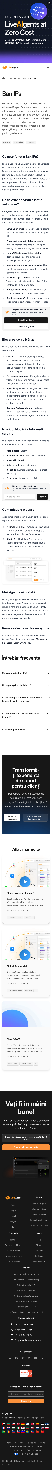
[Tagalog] (32, 1431)
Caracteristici (14, 78)
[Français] (3, 1428)
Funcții (13, 1216)
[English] (32, 1424)
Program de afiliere (13, 1256)
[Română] (8, 1431)
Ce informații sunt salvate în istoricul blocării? (20, 715)
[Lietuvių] (27, 1428)
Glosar (38, 1245)
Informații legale (13, 1261)
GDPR (40, 1446)
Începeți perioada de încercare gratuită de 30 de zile (26, 1138)
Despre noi (13, 1240)
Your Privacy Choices (28, 1454)
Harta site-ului (17, 1450)
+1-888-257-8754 (23, 1329)
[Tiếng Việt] (37, 1431)
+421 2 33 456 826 (24, 1324)
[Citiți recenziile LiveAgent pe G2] (26, 1373)
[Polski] (47, 1428)
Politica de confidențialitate (21, 1446)
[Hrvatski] (8, 1428)
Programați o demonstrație (26, 1147)
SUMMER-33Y (12, 43)
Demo (13, 1205)
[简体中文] (42, 1431)
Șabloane (39, 1256)
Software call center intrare (26, 1296)
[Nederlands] (37, 1428)
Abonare (42, 497)
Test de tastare (38, 1261)
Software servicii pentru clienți (26, 1279)
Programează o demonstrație (34, 817)
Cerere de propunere (39, 1225)
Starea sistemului (38, 1214)
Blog (39, 1240)
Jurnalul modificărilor (39, 1220)
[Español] (37, 1424)
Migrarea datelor (38, 1209)
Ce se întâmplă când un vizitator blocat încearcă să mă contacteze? (22, 699)
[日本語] (23, 1428)
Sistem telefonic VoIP (26, 1285)
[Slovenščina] (23, 1431)
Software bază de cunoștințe (26, 1274)
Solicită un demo (26, 320)
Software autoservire (26, 1290)
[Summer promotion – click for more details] (26, 31)
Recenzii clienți (13, 1250)
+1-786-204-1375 (23, 1335)
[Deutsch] (23, 1424)
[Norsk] (42, 1428)
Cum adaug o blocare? (13, 729)
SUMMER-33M (22, 39)
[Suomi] (47, 1424)
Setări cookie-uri (34, 1450)
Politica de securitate (36, 1443)
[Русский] (13, 1431)
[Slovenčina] (18, 1431)
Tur (13, 1227)
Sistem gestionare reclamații (26, 1301)
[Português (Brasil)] (3, 1431)
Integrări (13, 1221)
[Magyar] (13, 1428)
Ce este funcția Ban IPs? (14, 673)
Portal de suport (39, 1203)
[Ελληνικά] (27, 1424)
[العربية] (3, 1424)
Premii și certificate (13, 1245)
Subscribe (26, 1401)
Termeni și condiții (15, 1443)
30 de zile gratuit (26, 326)
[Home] (3, 78)
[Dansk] (18, 1424)
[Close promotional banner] (49, 3)
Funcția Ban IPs (29, 78)
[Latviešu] (32, 1428)
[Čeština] (13, 1424)
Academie (38, 1250)
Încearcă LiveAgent (12, 817)
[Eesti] (42, 1424)
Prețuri (13, 1210)
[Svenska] (27, 1431)
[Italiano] (18, 1428)
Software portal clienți (26, 1307)
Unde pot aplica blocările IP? (16, 685)
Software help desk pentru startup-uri (26, 1312)
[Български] (8, 1424)
